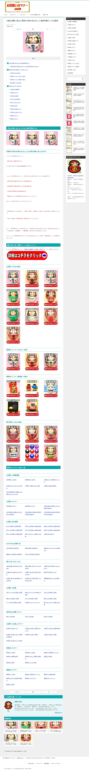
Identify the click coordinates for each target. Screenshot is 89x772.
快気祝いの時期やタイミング (51, 652)
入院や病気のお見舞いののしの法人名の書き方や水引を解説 (78, 102)
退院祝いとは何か (10, 674)
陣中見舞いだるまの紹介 (15, 82)
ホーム (5, 14)
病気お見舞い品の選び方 (31, 548)
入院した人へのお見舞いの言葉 (14, 592)
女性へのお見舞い (29, 616)
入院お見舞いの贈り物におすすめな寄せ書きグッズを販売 (10, 744)
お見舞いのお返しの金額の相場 (52, 628)
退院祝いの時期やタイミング (32, 674)
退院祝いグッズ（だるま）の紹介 (17, 76)
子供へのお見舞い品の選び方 (32, 554)
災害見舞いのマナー (72, 53)
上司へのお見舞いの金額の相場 (33, 530)
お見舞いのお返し (72, 44)
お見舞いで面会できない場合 (32, 485)
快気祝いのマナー (14, 115)
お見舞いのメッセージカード (32, 602)
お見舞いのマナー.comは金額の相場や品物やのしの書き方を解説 (78, 88)
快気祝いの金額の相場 (12, 656)
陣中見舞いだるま (72, 69)
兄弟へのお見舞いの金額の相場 (33, 526)
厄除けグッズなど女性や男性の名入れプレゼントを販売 (40, 731)
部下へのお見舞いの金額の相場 (14, 534)
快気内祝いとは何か (30, 652)
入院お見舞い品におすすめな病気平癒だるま (19, 63)
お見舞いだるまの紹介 (15, 73)
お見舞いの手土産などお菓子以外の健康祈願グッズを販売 (25, 744)
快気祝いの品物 (48, 656)
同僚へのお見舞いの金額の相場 (52, 530)
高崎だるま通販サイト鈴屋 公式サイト (34, 249)
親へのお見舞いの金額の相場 (13, 526)
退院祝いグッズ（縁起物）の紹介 (17, 79)
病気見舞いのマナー (30, 506)
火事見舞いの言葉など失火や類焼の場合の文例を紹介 (78, 135)
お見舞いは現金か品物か (50, 485)
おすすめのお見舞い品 (15, 99)
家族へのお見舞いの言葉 (50, 598)
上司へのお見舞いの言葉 (50, 592)
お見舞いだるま (10, 26)
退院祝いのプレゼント (30, 678)
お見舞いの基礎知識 (14, 89)
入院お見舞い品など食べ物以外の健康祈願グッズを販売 (15, 751)
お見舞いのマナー (14, 92)
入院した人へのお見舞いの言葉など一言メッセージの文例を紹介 (78, 143)
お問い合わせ (31, 763)
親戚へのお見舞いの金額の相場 (52, 526)
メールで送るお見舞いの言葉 (13, 602)
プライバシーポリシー (56, 763)
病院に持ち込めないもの (50, 572)
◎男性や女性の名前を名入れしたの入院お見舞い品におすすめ (24, 66)
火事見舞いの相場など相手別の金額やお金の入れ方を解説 (78, 122)
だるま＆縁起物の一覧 (35, 14)
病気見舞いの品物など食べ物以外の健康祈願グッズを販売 (25, 731)
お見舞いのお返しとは (12, 628)
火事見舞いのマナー (72, 56)
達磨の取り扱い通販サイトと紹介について (18, 69)
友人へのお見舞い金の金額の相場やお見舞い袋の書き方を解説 (78, 115)
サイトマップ (39, 763)
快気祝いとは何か (10, 652)
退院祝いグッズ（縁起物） (74, 66)
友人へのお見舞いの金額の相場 (14, 530)
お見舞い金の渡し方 (49, 534)
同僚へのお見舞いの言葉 (12, 598)
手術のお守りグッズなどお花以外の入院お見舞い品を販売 (10, 731)
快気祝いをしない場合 (30, 662)
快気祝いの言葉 (10, 662)
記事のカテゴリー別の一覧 (15, 86)
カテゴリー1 (12, 14)
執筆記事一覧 (58, 712)
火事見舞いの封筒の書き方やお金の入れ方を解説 (78, 95)
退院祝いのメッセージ (49, 678)
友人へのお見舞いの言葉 (31, 598)
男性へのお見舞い (10, 616)
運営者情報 (70, 73)
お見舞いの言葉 (13, 105)
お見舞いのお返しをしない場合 (14, 640)
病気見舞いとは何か (30, 479)
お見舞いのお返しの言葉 (50, 634)
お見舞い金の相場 (14, 96)
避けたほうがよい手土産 (73, 34)
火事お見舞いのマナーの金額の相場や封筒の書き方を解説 (78, 129)
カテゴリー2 (23, 14)
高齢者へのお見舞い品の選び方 (14, 554)
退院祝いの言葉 (10, 684)
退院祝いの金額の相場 (49, 674)
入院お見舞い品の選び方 (12, 548)
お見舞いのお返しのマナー (16, 112)
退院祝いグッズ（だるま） (74, 63)
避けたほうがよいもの (15, 102)
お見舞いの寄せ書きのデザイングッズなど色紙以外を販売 (55, 731)
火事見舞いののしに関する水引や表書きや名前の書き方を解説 (78, 149)
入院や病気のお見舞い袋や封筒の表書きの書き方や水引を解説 (78, 109)
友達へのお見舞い (48, 616)
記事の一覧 (45, 14)
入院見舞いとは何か (11, 479)
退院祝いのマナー (14, 118)
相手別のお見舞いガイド (15, 109)
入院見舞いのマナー (11, 506)
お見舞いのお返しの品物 (31, 634)
